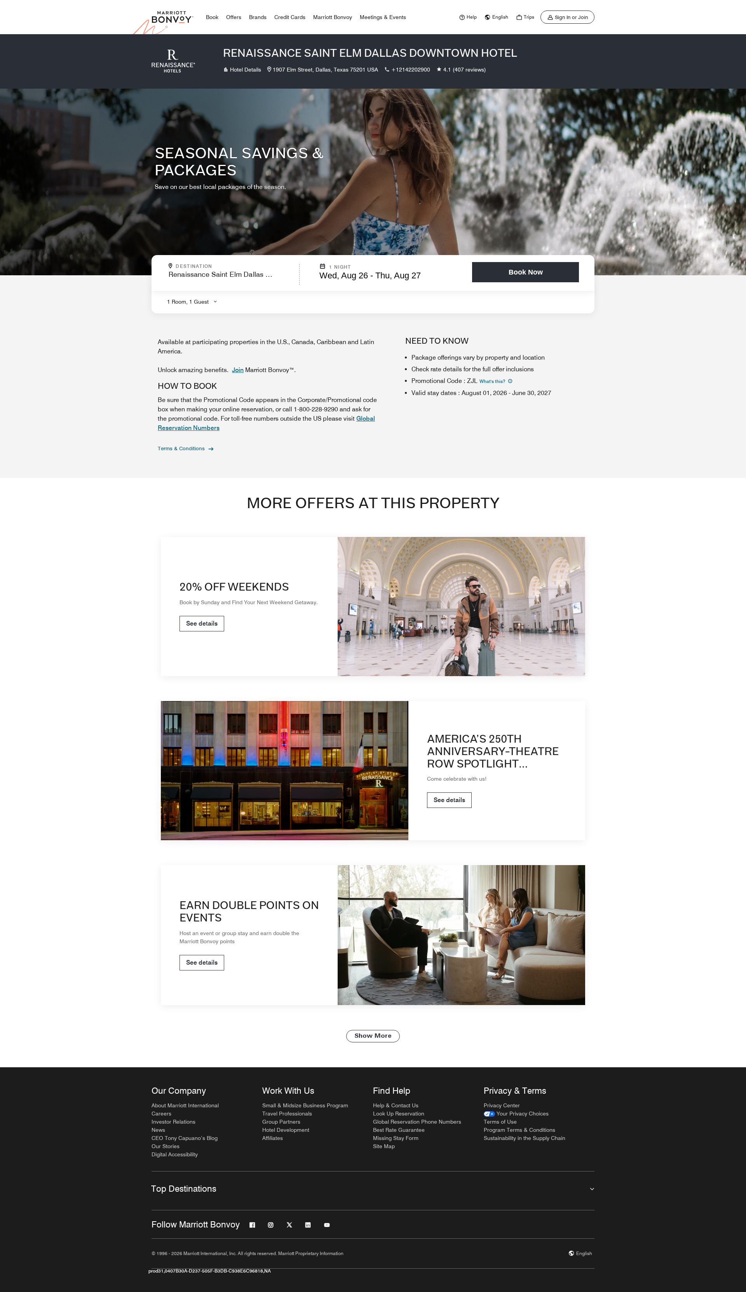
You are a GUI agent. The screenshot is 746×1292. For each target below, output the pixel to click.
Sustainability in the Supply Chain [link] (524, 1138)
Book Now (526, 272)
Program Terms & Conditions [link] (519, 1130)
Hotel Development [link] (285, 1130)
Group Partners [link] (281, 1122)
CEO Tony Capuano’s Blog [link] (185, 1138)
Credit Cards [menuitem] (289, 17)
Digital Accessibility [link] (175, 1154)
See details (202, 623)
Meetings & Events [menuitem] (383, 17)
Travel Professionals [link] (287, 1113)
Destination (227, 266)
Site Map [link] (384, 1146)
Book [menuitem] (212, 17)
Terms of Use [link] (500, 1122)
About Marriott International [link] (185, 1105)
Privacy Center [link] (502, 1105)
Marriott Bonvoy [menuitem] (332, 17)
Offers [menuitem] (233, 17)
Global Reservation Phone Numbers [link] (417, 1122)
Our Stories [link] (166, 1146)
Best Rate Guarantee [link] (399, 1130)
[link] (467, 17)
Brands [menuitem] (258, 17)
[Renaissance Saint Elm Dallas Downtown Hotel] (173, 61)
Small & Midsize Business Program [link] (305, 1105)
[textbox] (232, 277)
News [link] (158, 1130)
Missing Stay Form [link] (395, 1138)
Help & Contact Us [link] (395, 1105)
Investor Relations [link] (173, 1122)
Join (238, 370)
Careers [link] (161, 1113)
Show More (373, 1036)
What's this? (492, 381)
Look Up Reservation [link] (398, 1113)
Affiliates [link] (272, 1138)
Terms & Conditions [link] (181, 448)
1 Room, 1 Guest (188, 302)
